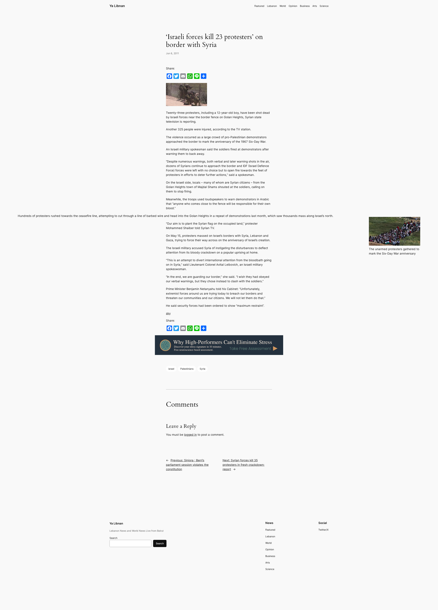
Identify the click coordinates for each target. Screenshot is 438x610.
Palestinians (187, 368)
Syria (202, 368)
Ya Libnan (117, 6)
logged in (190, 434)
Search (113, 537)
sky (168, 313)
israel (171, 368)
